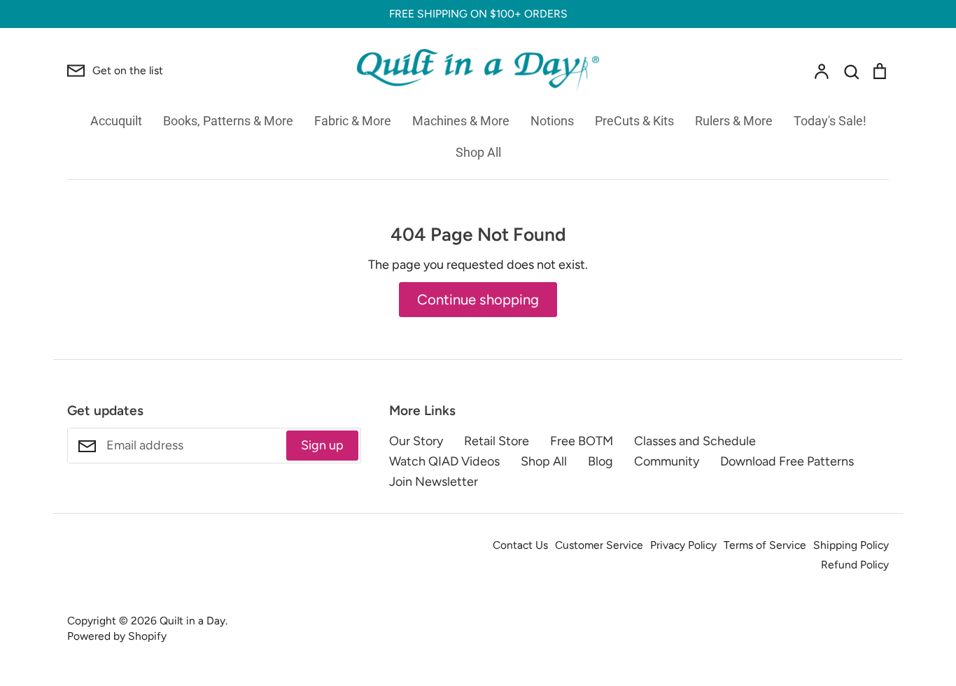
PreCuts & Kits (634, 120)
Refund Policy (855, 564)
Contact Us (520, 545)
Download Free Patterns (787, 461)
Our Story (416, 441)
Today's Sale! (830, 120)
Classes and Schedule (695, 441)
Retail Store (496, 441)
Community (666, 461)
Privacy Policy (683, 545)
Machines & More (460, 120)
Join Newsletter (433, 481)
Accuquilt (116, 120)
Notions (552, 120)
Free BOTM (581, 441)
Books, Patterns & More (228, 120)
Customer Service (599, 545)
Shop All (478, 152)
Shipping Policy (851, 545)
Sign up (322, 445)
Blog (600, 461)
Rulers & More (734, 120)
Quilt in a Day (192, 620)
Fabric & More (352, 120)
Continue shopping (478, 299)
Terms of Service (765, 545)
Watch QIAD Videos (444, 461)
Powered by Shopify (117, 636)
